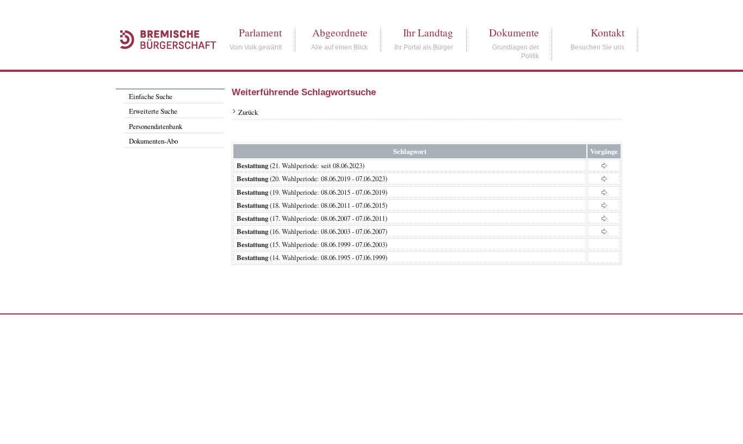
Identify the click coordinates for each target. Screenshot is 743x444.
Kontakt (607, 32)
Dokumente (514, 32)
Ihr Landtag (428, 32)
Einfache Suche (150, 96)
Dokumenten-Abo (153, 141)
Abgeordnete (340, 32)
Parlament (260, 32)
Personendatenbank (155, 126)
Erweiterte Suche (153, 111)
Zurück (248, 112)
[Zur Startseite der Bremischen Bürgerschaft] (163, 61)
